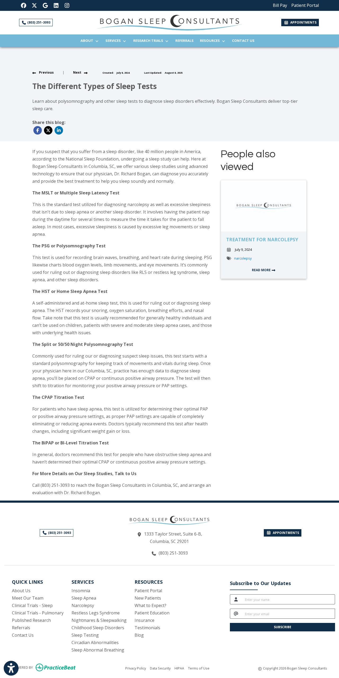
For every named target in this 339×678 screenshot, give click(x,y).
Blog (139, 635)
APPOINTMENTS (285, 532)
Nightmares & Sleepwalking (99, 620)
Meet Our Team (27, 598)
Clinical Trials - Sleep (32, 605)
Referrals (186, 40)
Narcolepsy (83, 605)
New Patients (148, 598)
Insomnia (81, 591)
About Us (21, 591)
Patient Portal (148, 591)
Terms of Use (198, 668)
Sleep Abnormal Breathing (98, 650)
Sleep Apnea (84, 598)
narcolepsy (243, 258)
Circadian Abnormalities (95, 642)
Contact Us (243, 40)
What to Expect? (150, 605)
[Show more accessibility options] (11, 668)
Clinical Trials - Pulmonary (38, 613)
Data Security (160, 668)
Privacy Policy (135, 668)
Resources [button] (210, 40)
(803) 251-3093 (38, 22)
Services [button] (113, 40)
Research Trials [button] (149, 40)
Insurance (144, 620)
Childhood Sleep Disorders (98, 628)
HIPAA (179, 668)
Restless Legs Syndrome (96, 613)
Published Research (31, 620)
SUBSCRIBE (282, 627)
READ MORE (261, 270)
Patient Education (152, 613)
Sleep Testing (85, 635)
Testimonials (147, 628)
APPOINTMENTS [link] (302, 22)
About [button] (88, 40)
